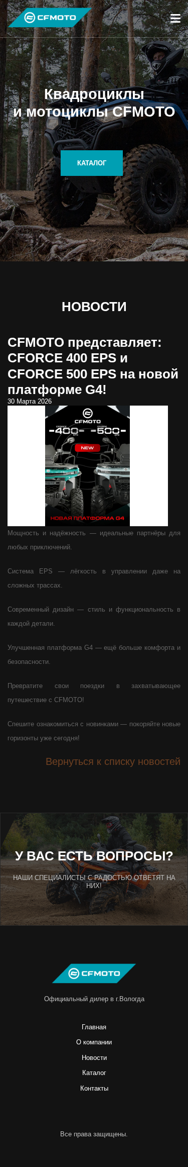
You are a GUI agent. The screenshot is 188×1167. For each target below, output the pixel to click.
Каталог (94, 1073)
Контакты (94, 1088)
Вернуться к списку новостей (113, 761)
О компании (94, 1042)
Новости (94, 1057)
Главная (94, 1027)
